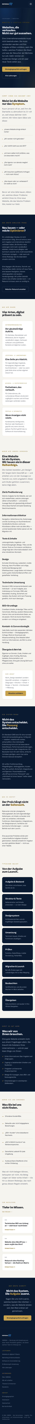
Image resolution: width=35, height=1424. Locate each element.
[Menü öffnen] (31, 4)
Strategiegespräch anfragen (16, 69)
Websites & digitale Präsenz (11, 1354)
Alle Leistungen (11, 76)
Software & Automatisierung (11, 1361)
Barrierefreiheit (7, 1406)
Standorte (5, 1387)
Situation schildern (15, 693)
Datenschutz (6, 1403)
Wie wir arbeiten (7, 1380)
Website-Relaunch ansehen (15, 289)
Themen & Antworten (9, 1384)
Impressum (5, 1400)
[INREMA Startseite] (7, 3)
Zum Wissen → (7, 1212)
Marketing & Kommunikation (11, 1358)
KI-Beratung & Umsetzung (10, 1364)
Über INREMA (6, 1377)
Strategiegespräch (8, 1396)
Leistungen (6, 18)
